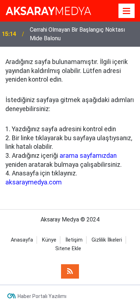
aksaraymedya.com (33, 182)
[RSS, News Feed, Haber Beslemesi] (70, 271)
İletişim (74, 240)
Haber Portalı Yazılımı (42, 296)
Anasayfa (22, 240)
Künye (49, 240)
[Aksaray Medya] (48, 10)
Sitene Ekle (68, 249)
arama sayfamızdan (88, 155)
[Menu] (126, 11)
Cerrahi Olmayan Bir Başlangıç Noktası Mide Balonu (77, 34)
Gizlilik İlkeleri (107, 240)
